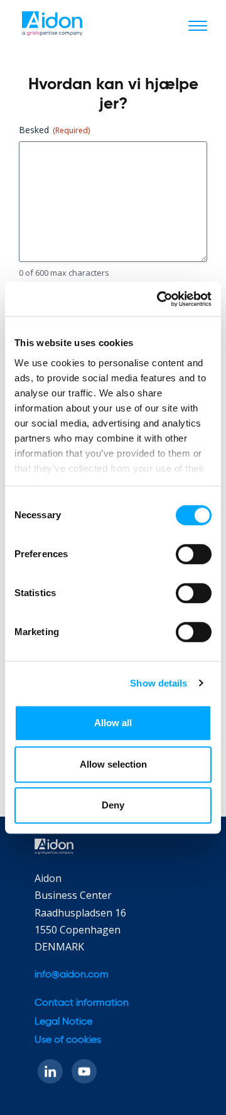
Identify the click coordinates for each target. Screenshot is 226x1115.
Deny (113, 805)
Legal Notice (63, 1022)
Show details (158, 683)
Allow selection (113, 764)
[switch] (194, 554)
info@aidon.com (72, 975)
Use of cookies (68, 1040)
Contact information (82, 1003)
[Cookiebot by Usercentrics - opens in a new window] (159, 299)
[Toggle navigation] (197, 25)
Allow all (113, 722)
